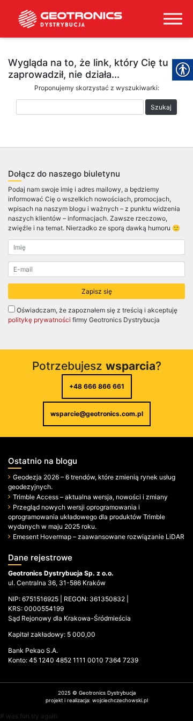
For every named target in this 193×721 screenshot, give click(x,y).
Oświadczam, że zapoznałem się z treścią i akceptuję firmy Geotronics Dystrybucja (92, 315)
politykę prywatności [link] (39, 320)
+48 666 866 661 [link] (96, 386)
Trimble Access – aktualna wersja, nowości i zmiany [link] (90, 497)
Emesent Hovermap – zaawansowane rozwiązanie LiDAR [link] (98, 537)
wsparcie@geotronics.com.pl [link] (96, 414)
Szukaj (161, 107)
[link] (61, 19)
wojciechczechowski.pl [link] (120, 700)
